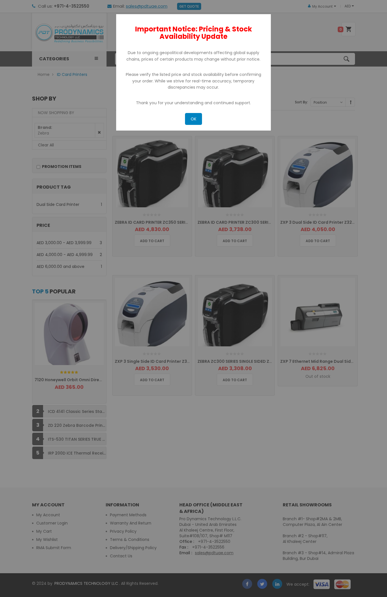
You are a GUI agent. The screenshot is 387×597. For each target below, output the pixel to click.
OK (193, 119)
